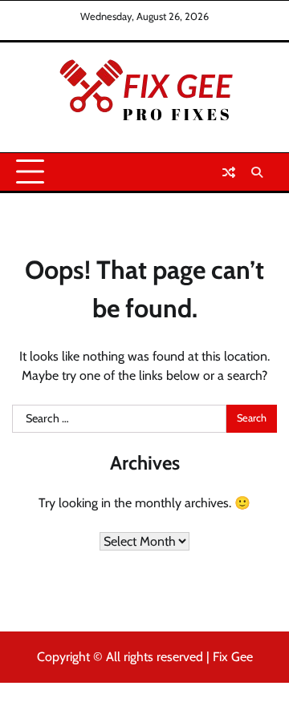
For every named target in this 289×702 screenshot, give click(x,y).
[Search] (257, 172)
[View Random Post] (229, 172)
